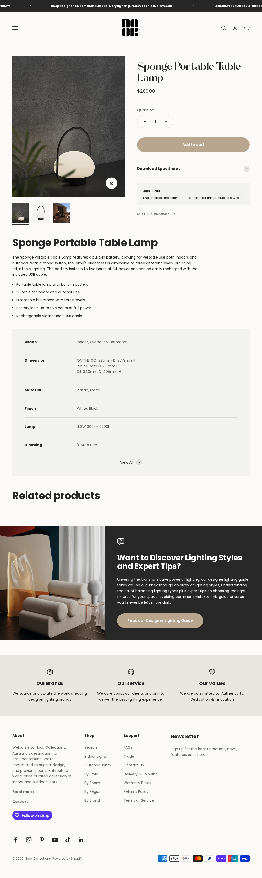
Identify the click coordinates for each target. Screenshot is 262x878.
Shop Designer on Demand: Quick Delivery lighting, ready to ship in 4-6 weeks (97, 6)
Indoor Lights (95, 756)
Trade (129, 756)
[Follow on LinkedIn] (81, 839)
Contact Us (134, 765)
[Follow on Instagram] (28, 839)
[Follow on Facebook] (15, 839)
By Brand (92, 800)
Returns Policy (136, 791)
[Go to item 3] (61, 214)
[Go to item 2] (41, 214)
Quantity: (145, 110)
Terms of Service (139, 800)
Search (90, 747)
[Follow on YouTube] (54, 839)
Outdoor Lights (97, 765)
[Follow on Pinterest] (41, 839)
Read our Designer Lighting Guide (160, 620)
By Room (92, 782)
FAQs (128, 747)
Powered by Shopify (67, 858)
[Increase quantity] (165, 121)
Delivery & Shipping (141, 774)
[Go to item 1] (20, 214)
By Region (93, 791)
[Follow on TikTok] (67, 839)
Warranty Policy (137, 782)
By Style (91, 774)
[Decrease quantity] (144, 121)
